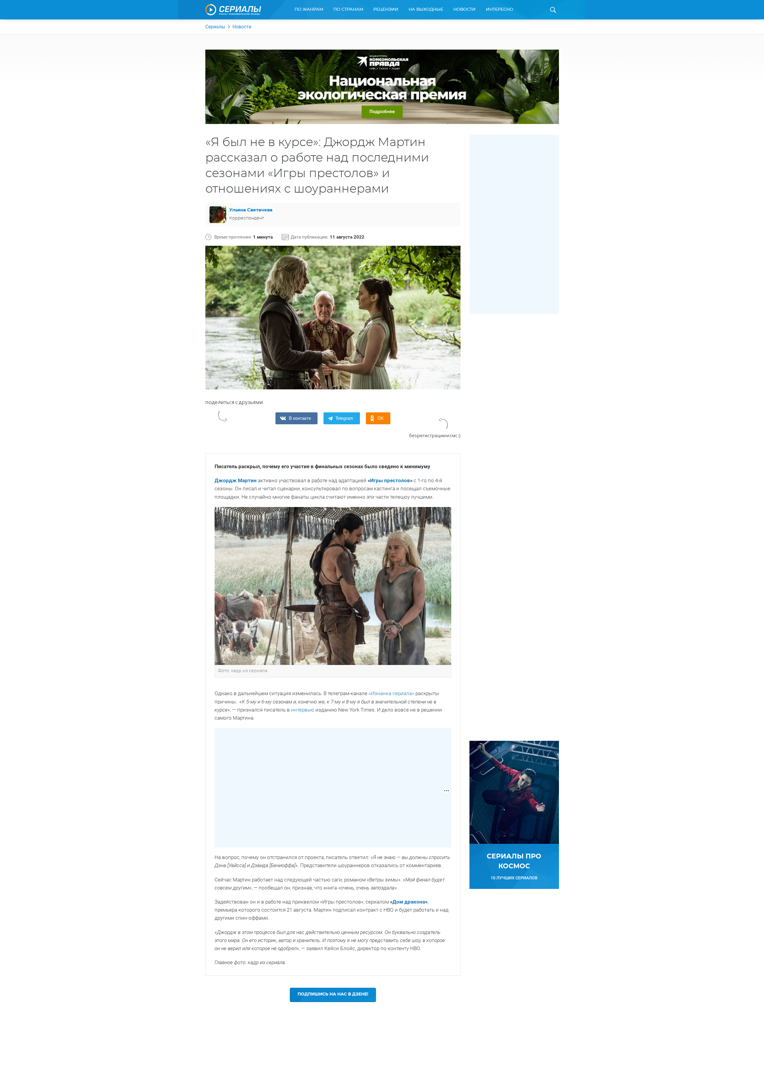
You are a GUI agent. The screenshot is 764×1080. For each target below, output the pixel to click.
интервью (302, 710)
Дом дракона (408, 902)
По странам (348, 9)
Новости (464, 9)
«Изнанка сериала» (391, 693)
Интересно (499, 9)
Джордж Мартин (236, 480)
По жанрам (309, 9)
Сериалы (215, 27)
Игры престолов (390, 480)
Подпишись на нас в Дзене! (333, 994)
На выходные (426, 9)
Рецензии (385, 9)
